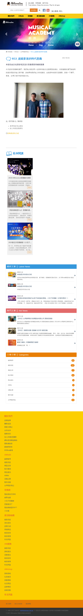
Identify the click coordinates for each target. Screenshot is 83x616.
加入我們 (8, 604)
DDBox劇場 (8, 450)
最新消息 (10, 365)
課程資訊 (7, 551)
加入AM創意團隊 (10, 437)
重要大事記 (8, 427)
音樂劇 (30, 16)
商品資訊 (10, 380)
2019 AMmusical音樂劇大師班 (20, 178)
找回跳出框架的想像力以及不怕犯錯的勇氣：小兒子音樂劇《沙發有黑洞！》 (43, 298)
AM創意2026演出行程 (24, 274)
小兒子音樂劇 (9, 501)
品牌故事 (7, 420)
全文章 (33, 10)
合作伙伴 (7, 430)
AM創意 (9, 52)
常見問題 (7, 539)
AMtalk (21, 16)
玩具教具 (7, 577)
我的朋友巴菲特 (10, 494)
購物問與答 (8, 447)
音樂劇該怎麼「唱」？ (23, 345)
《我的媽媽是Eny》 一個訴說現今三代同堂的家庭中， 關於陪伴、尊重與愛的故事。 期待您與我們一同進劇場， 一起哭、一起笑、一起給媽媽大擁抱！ (20, 217)
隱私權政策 (8, 443)
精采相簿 (7, 536)
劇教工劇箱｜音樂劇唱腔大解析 (27, 342)
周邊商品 (7, 529)
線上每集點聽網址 (16, 128)
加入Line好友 (18, 604)
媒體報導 (10, 360)
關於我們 (11, 16)
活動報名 (7, 555)
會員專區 (28, 604)
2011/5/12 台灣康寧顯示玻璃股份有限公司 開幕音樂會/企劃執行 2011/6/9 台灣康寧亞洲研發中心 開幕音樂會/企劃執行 (45, 322)
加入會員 (55, 11)
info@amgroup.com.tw (26, 610)
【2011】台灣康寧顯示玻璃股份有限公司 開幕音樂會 (34, 318)
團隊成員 (7, 424)
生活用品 (7, 583)
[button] (6, 34)
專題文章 (10, 370)
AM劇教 (52, 16)
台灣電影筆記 (24, 52)
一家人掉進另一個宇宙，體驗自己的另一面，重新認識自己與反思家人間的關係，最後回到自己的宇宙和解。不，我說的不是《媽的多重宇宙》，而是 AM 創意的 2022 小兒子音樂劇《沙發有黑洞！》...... (45, 302)
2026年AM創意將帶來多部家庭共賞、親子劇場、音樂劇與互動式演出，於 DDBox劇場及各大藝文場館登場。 (45, 278)
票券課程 (7, 573)
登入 (60, 11)
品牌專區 (7, 587)
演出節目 (7, 523)
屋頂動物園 (41, 16)
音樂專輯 (7, 580)
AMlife (10, 385)
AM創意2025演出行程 (24, 286)
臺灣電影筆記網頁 (16, 126)
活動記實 (10, 390)
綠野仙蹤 (7, 497)
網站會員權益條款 (10, 440)
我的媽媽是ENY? (10, 507)
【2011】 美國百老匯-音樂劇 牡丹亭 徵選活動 (32, 330)
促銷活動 (7, 590)
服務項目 (7, 434)
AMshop (62, 16)
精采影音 (7, 533)
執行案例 (10, 375)
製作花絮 (10, 395)
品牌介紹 (7, 526)
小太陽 (6, 511)
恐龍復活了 (8, 504)
